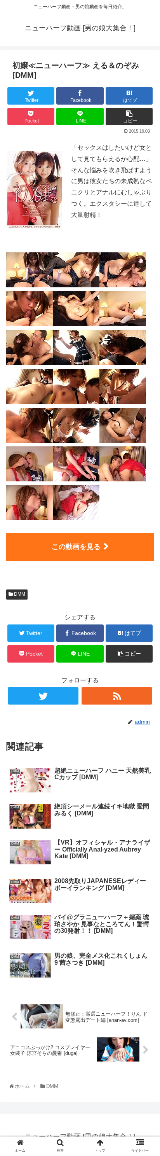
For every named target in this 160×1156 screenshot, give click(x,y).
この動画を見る (76, 547)
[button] (145, 825)
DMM (19, 594)
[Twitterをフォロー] (43, 696)
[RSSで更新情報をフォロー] (117, 696)
